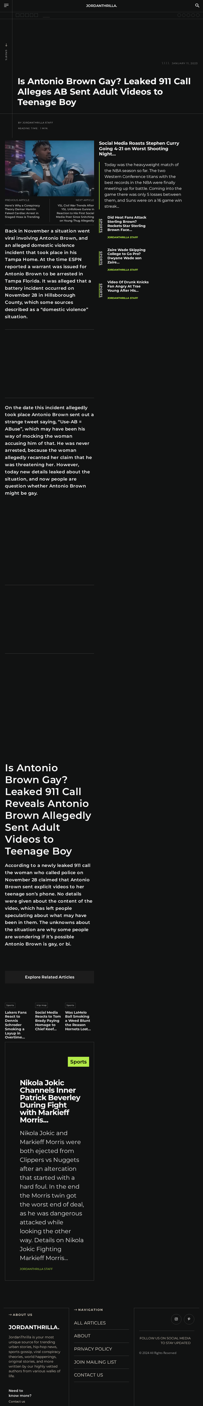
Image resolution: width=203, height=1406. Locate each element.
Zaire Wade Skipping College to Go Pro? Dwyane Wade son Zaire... (126, 256)
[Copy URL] (193, 215)
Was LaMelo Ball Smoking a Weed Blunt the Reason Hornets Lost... (78, 1020)
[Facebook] (10, 963)
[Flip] (91, 963)
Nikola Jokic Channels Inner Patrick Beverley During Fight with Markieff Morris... (50, 1101)
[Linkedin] (45, 963)
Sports (6, 55)
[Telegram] (80, 963)
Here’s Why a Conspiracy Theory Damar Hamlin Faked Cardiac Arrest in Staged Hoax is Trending (22, 211)
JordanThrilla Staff (38, 122)
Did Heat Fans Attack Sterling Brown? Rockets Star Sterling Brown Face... (126, 223)
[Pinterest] (33, 963)
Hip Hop (42, 1005)
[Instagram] (176, 1319)
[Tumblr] (68, 963)
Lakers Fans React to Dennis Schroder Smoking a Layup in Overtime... (15, 1025)
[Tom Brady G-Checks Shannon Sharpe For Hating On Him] (183, 15)
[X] (22, 963)
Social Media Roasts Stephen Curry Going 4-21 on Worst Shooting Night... (139, 149)
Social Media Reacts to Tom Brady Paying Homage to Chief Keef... (48, 1020)
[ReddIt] (56, 963)
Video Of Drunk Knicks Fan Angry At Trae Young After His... (128, 286)
